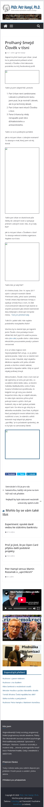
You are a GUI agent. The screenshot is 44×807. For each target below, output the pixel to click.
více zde (13, 338)
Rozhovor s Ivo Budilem (12, 682)
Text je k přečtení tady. (20, 315)
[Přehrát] (6, 608)
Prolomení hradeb (14, 750)
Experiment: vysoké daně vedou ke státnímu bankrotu (21, 526)
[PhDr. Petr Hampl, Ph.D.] (5, 26)
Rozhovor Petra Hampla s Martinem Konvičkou (21, 702)
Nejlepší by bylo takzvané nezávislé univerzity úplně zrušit (22, 501)
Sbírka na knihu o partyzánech (14, 698)
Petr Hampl (21, 53)
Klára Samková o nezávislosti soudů (17, 686)
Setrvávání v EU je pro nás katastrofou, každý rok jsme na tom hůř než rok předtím (22, 490)
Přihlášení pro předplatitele (14, 780)
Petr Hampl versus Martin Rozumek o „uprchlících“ (19, 570)
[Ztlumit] (34, 608)
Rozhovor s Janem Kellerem (14, 678)
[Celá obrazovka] (38, 608)
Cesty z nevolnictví (30, 750)
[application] (22, 600)
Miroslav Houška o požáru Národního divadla (20, 690)
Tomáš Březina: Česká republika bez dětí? (19, 694)
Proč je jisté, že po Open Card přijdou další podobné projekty (21, 548)
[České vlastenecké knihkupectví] (22, 15)
